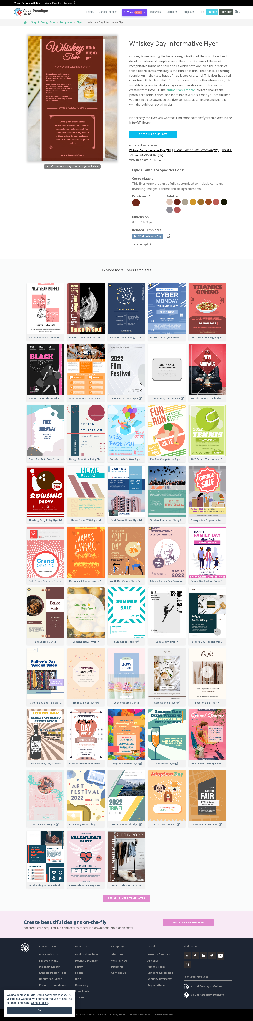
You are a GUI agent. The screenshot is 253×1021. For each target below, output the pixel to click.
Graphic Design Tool (43, 22)
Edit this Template (153, 134)
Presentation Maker (52, 985)
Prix (202, 12)
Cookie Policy (39, 1002)
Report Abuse (156, 985)
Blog (78, 979)
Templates (66, 22)
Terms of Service (158, 954)
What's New (119, 960)
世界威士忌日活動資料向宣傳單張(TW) (196, 150)
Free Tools (82, 991)
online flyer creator (180, 90)
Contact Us (118, 973)
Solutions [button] (172, 12)
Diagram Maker (49, 966)
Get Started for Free (188, 922)
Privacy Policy (156, 966)
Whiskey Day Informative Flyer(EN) (150, 150)
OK (39, 1010)
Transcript (140, 244)
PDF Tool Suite (48, 954)
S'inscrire (212, 12)
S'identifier (226, 12)
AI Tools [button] (132, 12)
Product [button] (89, 12)
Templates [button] (188, 12)
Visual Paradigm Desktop (59, 2)
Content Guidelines (160, 973)
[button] (109, 12)
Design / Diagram (87, 960)
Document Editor (50, 979)
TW (159, 160)
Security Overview (159, 979)
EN (154, 160)
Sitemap (80, 997)
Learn (79, 973)
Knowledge (82, 985)
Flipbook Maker (49, 960)
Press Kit (117, 966)
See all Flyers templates (126, 898)
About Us (117, 954)
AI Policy (153, 960)
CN (164, 160)
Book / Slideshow (86, 954)
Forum (79, 966)
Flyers (80, 22)
